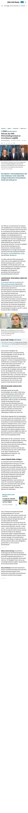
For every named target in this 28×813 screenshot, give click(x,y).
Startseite (3, 128)
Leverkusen (15, 128)
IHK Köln (17, 340)
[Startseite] (13, 2)
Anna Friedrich (9, 504)
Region (9, 128)
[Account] (25, 2)
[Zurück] (2, 6)
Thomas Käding (6, 140)
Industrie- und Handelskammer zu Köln (13, 253)
